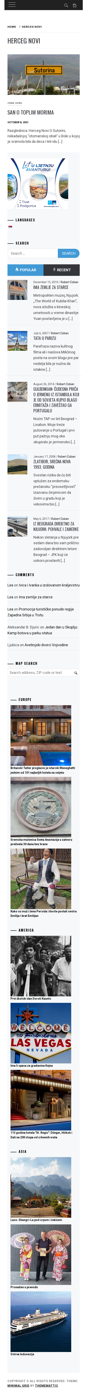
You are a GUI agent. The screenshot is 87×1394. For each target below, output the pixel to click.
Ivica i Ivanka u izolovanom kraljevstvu (49, 585)
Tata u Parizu (44, 338)
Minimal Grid (18, 1385)
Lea (10, 585)
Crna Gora (14, 103)
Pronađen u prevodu (24, 1287)
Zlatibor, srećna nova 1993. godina (52, 464)
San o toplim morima (30, 112)
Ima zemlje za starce (50, 287)
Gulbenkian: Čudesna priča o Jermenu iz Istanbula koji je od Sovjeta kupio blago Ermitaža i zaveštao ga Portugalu (56, 400)
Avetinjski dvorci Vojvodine (46, 645)
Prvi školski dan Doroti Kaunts (31, 998)
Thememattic (46, 1385)
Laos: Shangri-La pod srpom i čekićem (36, 1220)
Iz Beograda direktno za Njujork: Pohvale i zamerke (56, 526)
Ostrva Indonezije (22, 1354)
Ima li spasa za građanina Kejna (32, 1065)
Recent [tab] (63, 270)
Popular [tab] (27, 270)
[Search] (75, 675)
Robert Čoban (69, 282)
